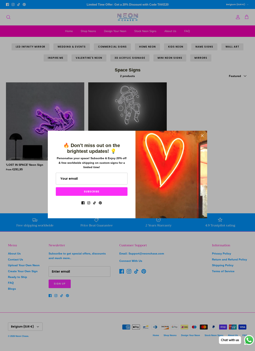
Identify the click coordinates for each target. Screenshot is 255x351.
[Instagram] (88, 202)
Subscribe (92, 191)
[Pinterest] (100, 202)
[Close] (202, 135)
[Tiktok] (94, 202)
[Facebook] (82, 202)
